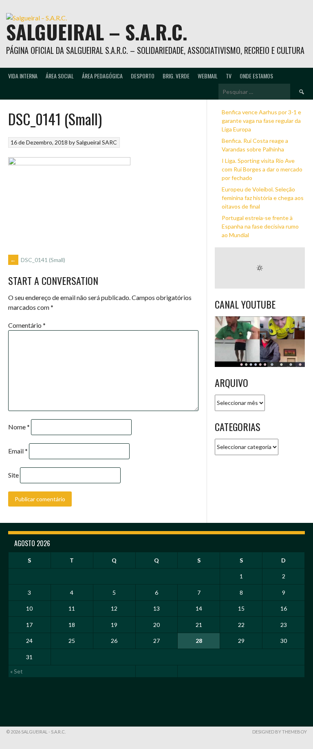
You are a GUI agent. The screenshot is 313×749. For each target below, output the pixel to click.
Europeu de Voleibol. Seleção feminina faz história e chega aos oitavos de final (263, 198)
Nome (19, 427)
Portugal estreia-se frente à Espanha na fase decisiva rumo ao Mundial (260, 226)
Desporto (142, 75)
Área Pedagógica (102, 75)
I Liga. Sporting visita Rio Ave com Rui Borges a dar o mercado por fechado (262, 169)
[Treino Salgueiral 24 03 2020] (260, 341)
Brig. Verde (176, 75)
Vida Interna (22, 75)
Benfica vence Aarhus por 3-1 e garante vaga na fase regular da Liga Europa (261, 121)
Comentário (27, 325)
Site (13, 475)
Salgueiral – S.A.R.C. (96, 31)
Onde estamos (256, 75)
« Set (16, 671)
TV (228, 75)
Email (18, 451)
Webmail (208, 75)
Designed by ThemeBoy (279, 731)
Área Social (60, 75)
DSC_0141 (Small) (37, 259)
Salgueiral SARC (96, 142)
